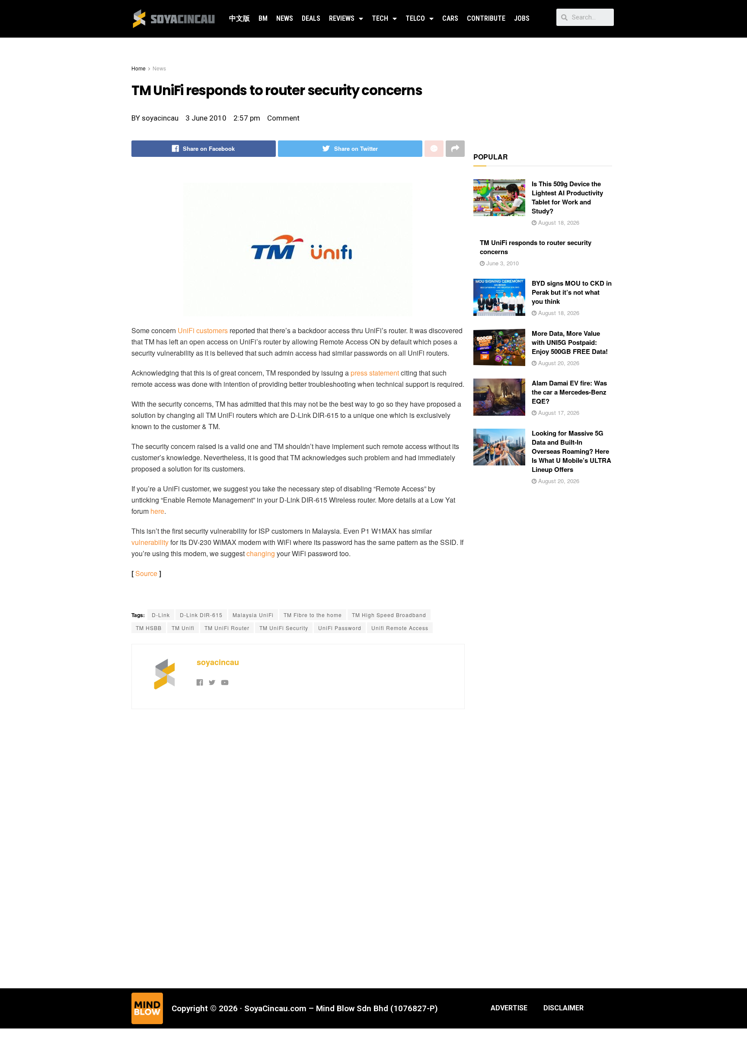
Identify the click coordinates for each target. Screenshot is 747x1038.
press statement (375, 373)
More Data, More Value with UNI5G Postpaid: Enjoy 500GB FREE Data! (570, 342)
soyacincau (218, 662)
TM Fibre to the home (313, 614)
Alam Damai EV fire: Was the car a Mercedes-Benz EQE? (569, 392)
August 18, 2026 (557, 222)
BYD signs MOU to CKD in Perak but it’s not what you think (572, 292)
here (157, 511)
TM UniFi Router (226, 627)
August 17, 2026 (557, 412)
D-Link (161, 614)
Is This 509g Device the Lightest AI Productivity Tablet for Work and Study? (567, 197)
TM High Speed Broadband (389, 614)
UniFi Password (339, 627)
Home (138, 68)
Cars (450, 18)
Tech (380, 18)
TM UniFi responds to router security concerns (535, 247)
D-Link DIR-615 (201, 614)
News (284, 18)
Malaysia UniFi (253, 614)
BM (263, 18)
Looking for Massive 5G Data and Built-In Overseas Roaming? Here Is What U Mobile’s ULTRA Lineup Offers (571, 451)
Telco (415, 18)
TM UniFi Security (283, 627)
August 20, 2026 (557, 363)
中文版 (239, 18)
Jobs (522, 18)
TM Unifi (183, 627)
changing (260, 553)
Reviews (341, 18)
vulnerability (150, 542)
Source (146, 573)
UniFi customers (203, 330)
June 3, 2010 (502, 263)
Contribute (486, 18)
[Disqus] (298, 847)
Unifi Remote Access (399, 627)
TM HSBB (149, 627)
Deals (311, 18)
